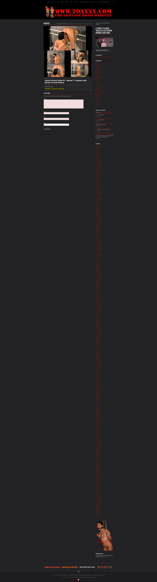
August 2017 (98, 397)
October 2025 (98, 169)
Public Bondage (99, 95)
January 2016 (98, 441)
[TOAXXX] (78, 11)
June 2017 (98, 401)
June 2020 (98, 318)
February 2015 (98, 466)
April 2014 (98, 490)
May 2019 (98, 348)
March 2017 (98, 408)
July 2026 (97, 148)
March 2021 (98, 297)
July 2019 (97, 343)
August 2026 (98, 146)
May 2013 (98, 515)
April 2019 (98, 350)
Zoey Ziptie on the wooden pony (106, 123)
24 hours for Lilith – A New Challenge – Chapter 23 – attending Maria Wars (104, 113)
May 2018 (98, 376)
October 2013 (98, 503)
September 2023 (99, 227)
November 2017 (99, 390)
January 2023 (98, 245)
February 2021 (98, 299)
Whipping (65, 84)
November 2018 (99, 362)
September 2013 (99, 506)
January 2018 (98, 385)
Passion (83, 84)
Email (45, 117)
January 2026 (98, 162)
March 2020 (98, 325)
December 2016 (99, 415)
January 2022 (98, 273)
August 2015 (98, 452)
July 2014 (97, 483)
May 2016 (98, 431)
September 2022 (99, 255)
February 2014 (98, 494)
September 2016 (99, 422)
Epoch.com (107, 556)
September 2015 (99, 450)
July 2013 (97, 510)
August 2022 (98, 257)
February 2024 (98, 215)
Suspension (98, 100)
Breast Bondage (99, 65)
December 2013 (99, 499)
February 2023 (98, 243)
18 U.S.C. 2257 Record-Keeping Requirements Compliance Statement (83, 577)
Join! (67, 2)
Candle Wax (64, 23)
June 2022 (98, 262)
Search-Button (113, 2)
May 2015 (98, 459)
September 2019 (99, 338)
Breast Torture (98, 67)
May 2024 (98, 208)
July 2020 (97, 315)
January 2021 (98, 301)
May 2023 (98, 236)
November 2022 (99, 250)
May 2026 (98, 152)
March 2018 (98, 380)
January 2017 (98, 413)
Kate (96, 128)
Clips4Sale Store (83, 2)
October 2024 (98, 197)
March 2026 (98, 157)
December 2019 (99, 331)
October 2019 (98, 336)
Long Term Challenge (100, 86)
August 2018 (98, 369)
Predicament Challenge (59, 84)
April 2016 (98, 434)
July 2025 (97, 176)
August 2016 (98, 424)
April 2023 (98, 238)
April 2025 (98, 183)
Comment (45, 98)
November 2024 (99, 194)
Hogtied (97, 79)
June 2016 (98, 429)
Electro (97, 74)
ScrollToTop (78, 571)
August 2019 (98, 341)
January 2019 (98, 357)
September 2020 (99, 311)
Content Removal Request (103, 2)
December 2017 (99, 387)
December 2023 (99, 220)
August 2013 (98, 508)
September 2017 (99, 394)
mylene (97, 118)
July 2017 (97, 399)
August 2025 (98, 173)
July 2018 (97, 371)
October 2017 (98, 392)
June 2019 (98, 345)
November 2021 (99, 278)
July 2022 (97, 259)
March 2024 (98, 213)
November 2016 (99, 417)
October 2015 (98, 448)
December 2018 (99, 359)
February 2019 (98, 355)
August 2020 (98, 313)
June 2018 (98, 373)
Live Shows (98, 83)
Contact (76, 2)
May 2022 (98, 264)
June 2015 (98, 457)
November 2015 (99, 445)
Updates (53, 2)
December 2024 (99, 192)
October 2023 (98, 225)
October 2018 (98, 364)
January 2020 (98, 329)
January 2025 (98, 190)
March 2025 (98, 185)
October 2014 (98, 476)
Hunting (97, 81)
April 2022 (98, 266)
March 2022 (98, 269)
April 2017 (98, 406)
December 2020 (99, 304)
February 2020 (98, 327)
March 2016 (98, 436)
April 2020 (98, 322)
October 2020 (98, 308)
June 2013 (98, 513)
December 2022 (99, 248)
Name (45, 111)
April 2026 (98, 155)
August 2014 (98, 480)
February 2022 (98, 271)
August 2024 (98, 201)
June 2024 (98, 206)
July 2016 (97, 427)
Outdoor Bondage (99, 90)
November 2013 (99, 501)
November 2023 (99, 222)
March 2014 (98, 492)
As (96, 133)
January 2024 (98, 218)
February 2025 (98, 187)
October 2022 (98, 252)
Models (63, 2)
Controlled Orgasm (99, 72)
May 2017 (98, 404)
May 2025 (98, 180)
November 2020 (99, 306)
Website (45, 122)
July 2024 (97, 204)
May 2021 (98, 292)
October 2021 (98, 280)
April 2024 (98, 211)
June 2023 (98, 234)
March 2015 (98, 464)
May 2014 (98, 487)
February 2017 (98, 411)
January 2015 (98, 469)
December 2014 (99, 471)
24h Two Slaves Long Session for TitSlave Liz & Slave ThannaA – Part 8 (103, 134)
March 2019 (98, 352)
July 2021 (97, 287)
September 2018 (99, 366)
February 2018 (98, 383)
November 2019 (99, 334)
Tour (58, 2)
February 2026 (98, 159)
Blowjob (97, 62)
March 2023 (98, 241)
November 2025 (99, 166)
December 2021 (99, 276)
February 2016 (98, 438)
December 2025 (99, 164)
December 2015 (99, 443)
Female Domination (99, 76)
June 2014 (98, 485)
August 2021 (98, 285)
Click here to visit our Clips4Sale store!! (103, 57)
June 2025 (98, 178)
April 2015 (98, 462)
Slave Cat (86, 84)
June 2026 (98, 150)
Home (48, 2)
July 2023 (97, 232)
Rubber (97, 97)
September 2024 (99, 199)
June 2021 (98, 290)
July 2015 (97, 455)
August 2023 (98, 229)
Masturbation (98, 88)
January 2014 (98, 497)
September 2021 (99, 283)
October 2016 (98, 420)
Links (71, 2)
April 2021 (98, 294)
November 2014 (99, 473)
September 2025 (99, 171)
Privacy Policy (92, 2)
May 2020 (98, 320)
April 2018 (98, 378)
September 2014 (99, 478)
